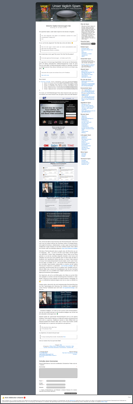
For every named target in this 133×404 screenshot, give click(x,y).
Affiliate (51, 346)
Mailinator (84, 141)
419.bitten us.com (86, 104)
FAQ (83, 51)
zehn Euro (91, 65)
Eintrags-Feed (85, 161)
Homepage (84, 153)
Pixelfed (83, 156)
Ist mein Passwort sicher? (87, 127)
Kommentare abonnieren (53, 347)
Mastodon (84, 155)
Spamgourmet (85, 147)
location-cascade (45, 81)
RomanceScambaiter (86, 145)
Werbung (83, 132)
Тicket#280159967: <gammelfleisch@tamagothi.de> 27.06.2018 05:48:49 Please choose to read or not (47, 354)
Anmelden (84, 160)
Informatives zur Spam (87, 53)
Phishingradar (85, 144)
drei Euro (88, 64)
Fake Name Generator (86, 139)
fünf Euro (93, 64)
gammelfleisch (85, 70)
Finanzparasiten (85, 123)
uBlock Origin (104, 401)
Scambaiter (84, 109)
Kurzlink (45, 347)
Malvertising (72, 400)
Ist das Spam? (85, 140)
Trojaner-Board (85, 131)
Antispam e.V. (85, 136)
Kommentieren (62, 347)
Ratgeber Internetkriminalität (88, 128)
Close (129, 397)
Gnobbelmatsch (85, 126)
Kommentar (58, 367)
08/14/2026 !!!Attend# (86, 77)
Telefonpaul (84, 149)
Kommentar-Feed (85, 163)
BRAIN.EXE (84, 138)
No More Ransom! (86, 143)
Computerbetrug (85, 120)
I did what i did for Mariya (87, 108)
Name (41, 380)
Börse (54, 346)
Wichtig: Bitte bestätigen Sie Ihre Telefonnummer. (88, 73)
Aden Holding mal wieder (87, 74)
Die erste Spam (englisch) (87, 105)
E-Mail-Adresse (41, 384)
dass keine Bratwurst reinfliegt (69, 248)
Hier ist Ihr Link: (45, 75)
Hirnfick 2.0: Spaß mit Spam (88, 106)
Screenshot (68, 346)
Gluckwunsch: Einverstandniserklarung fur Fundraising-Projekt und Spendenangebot (88, 84)
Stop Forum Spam (86, 148)
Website (41, 387)
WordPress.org (85, 164)
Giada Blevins (85, 75)
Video (72, 346)
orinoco (83, 99)
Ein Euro (83, 64)
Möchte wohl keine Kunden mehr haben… (88, 82)
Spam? (83, 56)
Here (64, 336)
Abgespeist (84, 115)
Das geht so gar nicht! (86, 122)
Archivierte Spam (85, 48)
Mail (61, 345)
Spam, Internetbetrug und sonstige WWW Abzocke (89, 111)
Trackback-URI (69, 347)
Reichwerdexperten (61, 346)
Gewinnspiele (84, 124)
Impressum (84, 52)
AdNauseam (84, 117)
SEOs (83, 130)
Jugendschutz (85, 55)
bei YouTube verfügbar (67, 265)
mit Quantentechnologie (69, 287)
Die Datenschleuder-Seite (87, 49)
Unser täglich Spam (66, 6)
